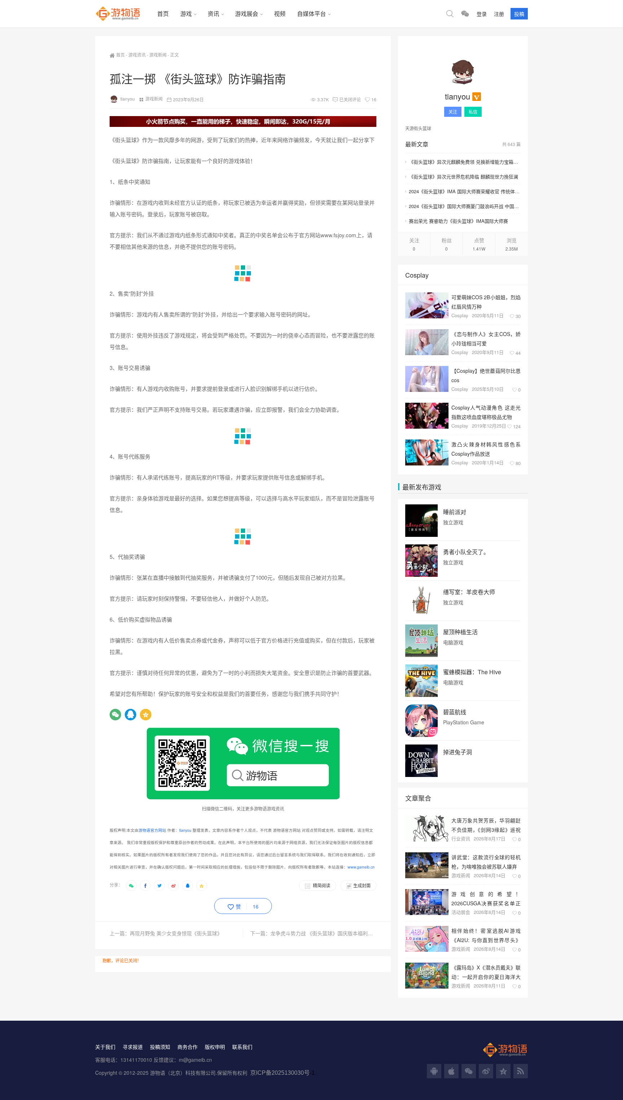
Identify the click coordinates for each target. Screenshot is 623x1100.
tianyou (127, 99)
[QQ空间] (145, 714)
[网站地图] (520, 1071)
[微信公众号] (468, 1071)
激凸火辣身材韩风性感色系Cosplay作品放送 (486, 449)
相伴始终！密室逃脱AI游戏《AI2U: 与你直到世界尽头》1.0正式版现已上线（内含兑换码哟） (486, 935)
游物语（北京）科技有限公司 (183, 1072)
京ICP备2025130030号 (280, 1073)
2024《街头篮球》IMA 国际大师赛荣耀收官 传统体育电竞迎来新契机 (465, 191)
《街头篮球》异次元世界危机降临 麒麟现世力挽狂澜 (463, 176)
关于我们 (105, 1046)
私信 (473, 112)
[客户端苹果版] (451, 1071)
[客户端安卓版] (434, 1071)
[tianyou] (463, 72)
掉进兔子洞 (457, 752)
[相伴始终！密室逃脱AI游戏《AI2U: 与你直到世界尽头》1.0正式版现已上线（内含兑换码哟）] (427, 939)
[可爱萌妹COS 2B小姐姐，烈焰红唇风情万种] (427, 305)
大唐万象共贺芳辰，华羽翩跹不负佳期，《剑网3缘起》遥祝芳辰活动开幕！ (486, 825)
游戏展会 (246, 13)
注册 (499, 13)
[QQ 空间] (503, 1071)
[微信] (115, 714)
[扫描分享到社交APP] (131, 885)
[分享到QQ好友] (187, 885)
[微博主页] (486, 1071)
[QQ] (130, 714)
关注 (453, 112)
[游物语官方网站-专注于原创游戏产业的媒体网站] (123, 13)
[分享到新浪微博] (173, 885)
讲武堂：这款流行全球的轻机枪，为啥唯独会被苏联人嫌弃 (486, 861)
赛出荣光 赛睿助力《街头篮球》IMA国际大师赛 (458, 220)
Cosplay (459, 315)
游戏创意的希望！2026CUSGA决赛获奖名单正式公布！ (486, 898)
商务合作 (187, 1046)
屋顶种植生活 (460, 632)
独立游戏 (453, 522)
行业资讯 (460, 838)
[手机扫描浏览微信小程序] (465, 13)
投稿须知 (160, 1046)
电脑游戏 (453, 642)
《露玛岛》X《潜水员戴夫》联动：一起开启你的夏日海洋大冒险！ (486, 972)
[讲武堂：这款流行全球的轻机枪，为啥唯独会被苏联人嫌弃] (427, 865)
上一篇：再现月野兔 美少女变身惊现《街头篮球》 (166, 933)
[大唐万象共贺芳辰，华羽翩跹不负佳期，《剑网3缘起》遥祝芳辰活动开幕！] (427, 828)
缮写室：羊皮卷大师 (469, 592)
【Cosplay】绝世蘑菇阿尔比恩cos (486, 375)
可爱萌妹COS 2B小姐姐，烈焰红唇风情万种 (486, 301)
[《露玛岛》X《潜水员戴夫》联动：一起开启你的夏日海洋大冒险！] (427, 976)
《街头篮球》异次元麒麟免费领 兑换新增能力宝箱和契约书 (465, 161)
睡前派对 (454, 512)
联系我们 (242, 1046)
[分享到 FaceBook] (145, 885)
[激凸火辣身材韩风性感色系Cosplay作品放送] (427, 452)
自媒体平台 (311, 13)
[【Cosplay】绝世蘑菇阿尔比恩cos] (427, 379)
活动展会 (460, 912)
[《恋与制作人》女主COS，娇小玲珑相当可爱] (427, 342)
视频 (280, 13)
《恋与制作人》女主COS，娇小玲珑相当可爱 (486, 338)
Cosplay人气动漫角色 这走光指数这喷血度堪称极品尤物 (486, 412)
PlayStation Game (463, 722)
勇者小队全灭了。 (466, 552)
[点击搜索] (450, 13)
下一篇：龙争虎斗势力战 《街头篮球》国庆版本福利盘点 (313, 933)
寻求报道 (133, 1046)
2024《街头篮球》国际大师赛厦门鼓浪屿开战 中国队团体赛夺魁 (465, 206)
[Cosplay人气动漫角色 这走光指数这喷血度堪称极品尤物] (427, 416)
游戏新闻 (158, 55)
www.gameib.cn (361, 867)
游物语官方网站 (152, 830)
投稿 (519, 13)
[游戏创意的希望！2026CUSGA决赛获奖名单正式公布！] (427, 902)
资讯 (213, 13)
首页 (163, 13)
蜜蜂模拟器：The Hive (472, 672)
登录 (482, 13)
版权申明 (215, 1046)
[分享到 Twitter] (159, 885)
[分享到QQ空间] (201, 885)
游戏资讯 (137, 55)
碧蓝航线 (454, 712)
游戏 (186, 13)
